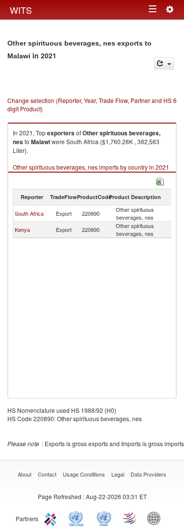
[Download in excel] (160, 180)
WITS (21, 9)
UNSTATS (104, 518)
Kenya (22, 229)
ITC (52, 518)
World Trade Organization (130, 518)
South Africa (29, 213)
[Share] (164, 63)
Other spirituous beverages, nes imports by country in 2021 (91, 167)
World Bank (156, 518)
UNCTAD (78, 518)
